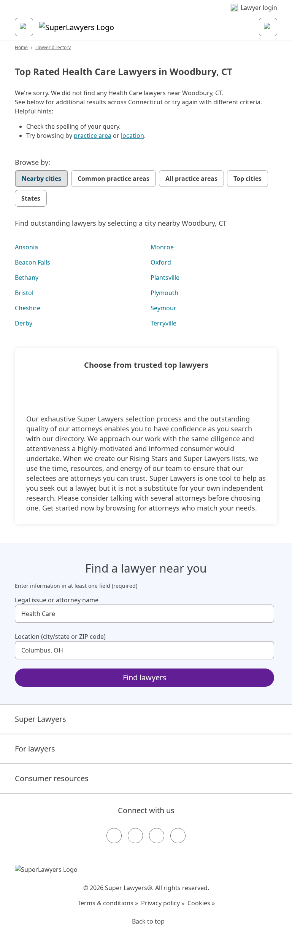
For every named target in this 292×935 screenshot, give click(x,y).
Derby (23, 323)
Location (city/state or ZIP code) (60, 636)
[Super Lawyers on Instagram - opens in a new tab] (135, 835)
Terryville (163, 323)
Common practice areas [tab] (113, 178)
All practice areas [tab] (191, 178)
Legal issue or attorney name (56, 600)
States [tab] (30, 198)
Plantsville (165, 277)
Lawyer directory (53, 47)
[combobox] (144, 614)
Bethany (26, 277)
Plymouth (164, 293)
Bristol (24, 293)
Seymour (163, 308)
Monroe (162, 247)
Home (21, 47)
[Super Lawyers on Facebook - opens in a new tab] (114, 835)
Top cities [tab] (247, 178)
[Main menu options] (24, 27)
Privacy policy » (162, 903)
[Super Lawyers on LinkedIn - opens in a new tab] (178, 835)
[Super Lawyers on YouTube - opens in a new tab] (156, 835)
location (132, 135)
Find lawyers (145, 677)
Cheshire (27, 308)
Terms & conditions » (108, 903)
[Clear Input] (265, 613)
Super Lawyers (40, 719)
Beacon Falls (32, 262)
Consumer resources (52, 778)
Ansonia (26, 247)
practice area (92, 135)
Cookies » (201, 903)
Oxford (161, 262)
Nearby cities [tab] (41, 178)
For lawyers (35, 749)
